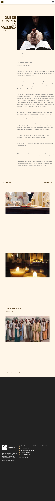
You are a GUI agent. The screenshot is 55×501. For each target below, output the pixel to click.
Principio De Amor (10, 245)
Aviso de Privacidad (24, 457)
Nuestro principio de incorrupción (14, 308)
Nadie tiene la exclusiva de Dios (13, 373)
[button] (53, 2)
